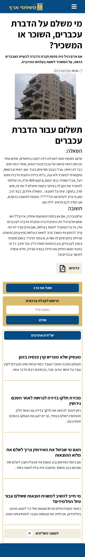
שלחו (42, 320)
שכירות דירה (62, 71)
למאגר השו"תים (47, 533)
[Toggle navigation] (74, 6)
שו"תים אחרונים (42, 335)
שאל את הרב (42, 287)
